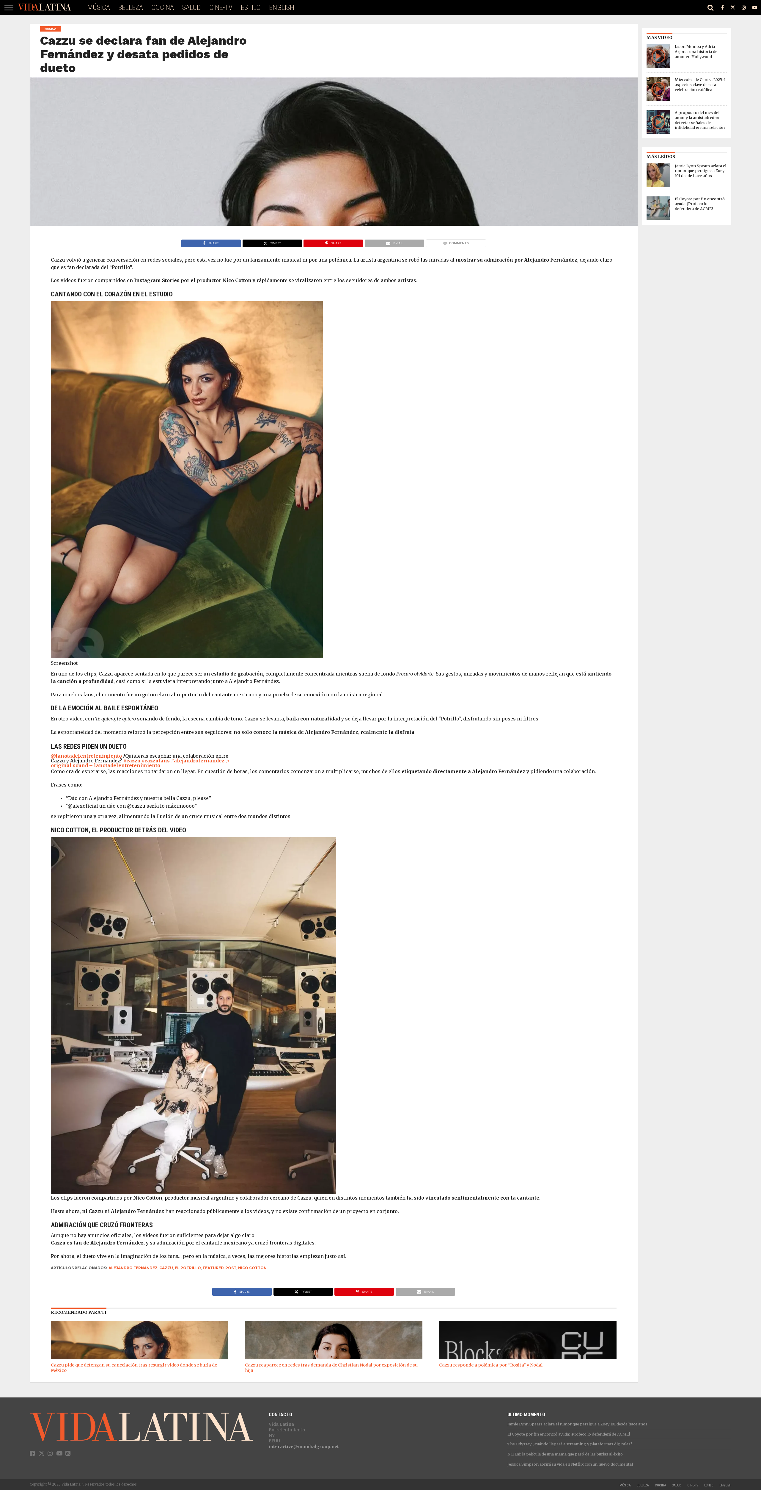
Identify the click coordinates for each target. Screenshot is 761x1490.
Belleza (130, 7)
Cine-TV (220, 7)
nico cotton (252, 1268)
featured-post (219, 1268)
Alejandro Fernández (133, 1268)
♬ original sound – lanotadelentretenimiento (140, 763)
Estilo (251, 7)
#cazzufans (155, 761)
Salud (191, 7)
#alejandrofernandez (197, 761)
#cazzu (131, 761)
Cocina (162, 7)
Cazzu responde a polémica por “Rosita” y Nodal (491, 1365)
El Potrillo (188, 1268)
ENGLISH (281, 7)
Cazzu (166, 1268)
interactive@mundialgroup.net (304, 1446)
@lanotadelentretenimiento (86, 756)
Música (98, 7)
